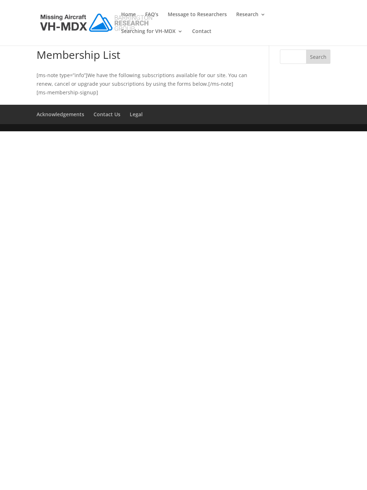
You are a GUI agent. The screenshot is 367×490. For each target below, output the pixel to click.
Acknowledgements (60, 114)
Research (247, 15)
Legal (136, 114)
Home (128, 15)
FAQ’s (151, 15)
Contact (201, 31)
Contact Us (107, 114)
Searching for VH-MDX (148, 31)
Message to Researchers (197, 15)
